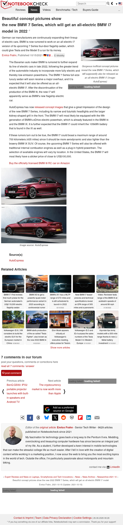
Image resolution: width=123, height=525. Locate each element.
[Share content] (22, 418)
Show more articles (60, 347)
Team (38, 518)
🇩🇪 (45, 55)
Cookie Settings (83, 518)
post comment (12, 373)
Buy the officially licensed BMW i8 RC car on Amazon (39, 163)
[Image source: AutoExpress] (33, 224)
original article (48, 427)
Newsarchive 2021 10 (107, 476)
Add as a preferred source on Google (63, 409)
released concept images (49, 107)
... (119, 10)
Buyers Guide (90, 10)
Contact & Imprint (23, 518)
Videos (47, 10)
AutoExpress (16, 260)
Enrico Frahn (9, 55)
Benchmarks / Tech (67, 10)
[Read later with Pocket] (72, 418)
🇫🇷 (48, 55)
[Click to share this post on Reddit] (63, 418)
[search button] (108, 3)
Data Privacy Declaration (57, 518)
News (34, 10)
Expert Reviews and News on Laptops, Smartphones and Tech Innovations (39, 476)
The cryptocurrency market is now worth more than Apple (46, 389)
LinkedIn (115, 467)
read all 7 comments (12, 366)
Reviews (20, 10)
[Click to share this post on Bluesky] (47, 418)
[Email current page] (97, 418)
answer (30, 366)
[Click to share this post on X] (55, 418)
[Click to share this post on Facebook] (30, 418)
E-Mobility (59, 55)
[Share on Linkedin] (89, 418)
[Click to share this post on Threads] (38, 418)
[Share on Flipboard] (80, 418)
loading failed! (76, 86)
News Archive (88, 476)
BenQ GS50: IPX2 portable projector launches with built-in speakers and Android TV (18, 393)
